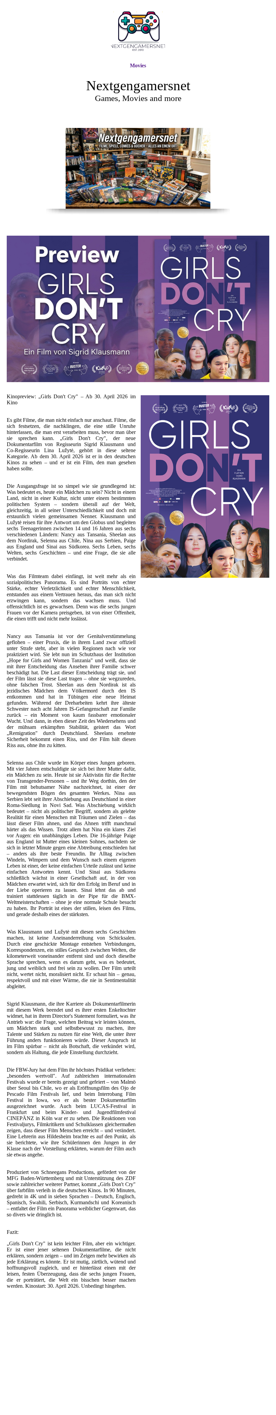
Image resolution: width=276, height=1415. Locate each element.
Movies (138, 65)
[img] (138, 31)
